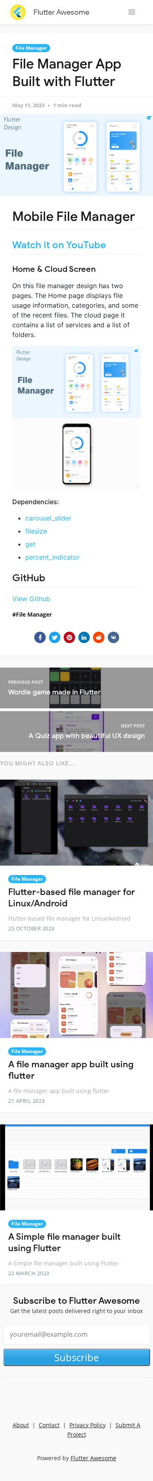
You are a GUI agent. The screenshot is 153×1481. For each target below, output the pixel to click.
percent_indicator (52, 557)
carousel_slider (48, 518)
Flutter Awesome (61, 12)
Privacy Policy (87, 1425)
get (30, 544)
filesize (36, 531)
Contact (49, 1425)
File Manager (31, 47)
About (21, 1425)
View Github (31, 599)
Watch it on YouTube (59, 245)
